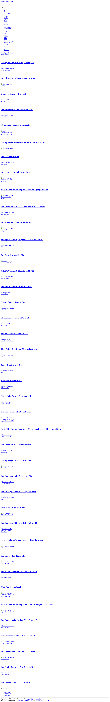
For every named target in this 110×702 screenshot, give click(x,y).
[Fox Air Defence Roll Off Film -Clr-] (7, 101)
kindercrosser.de (28, 700)
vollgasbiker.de (19, 700)
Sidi (5, 35)
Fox (5, 15)
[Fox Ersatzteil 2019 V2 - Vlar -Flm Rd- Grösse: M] (7, 198)
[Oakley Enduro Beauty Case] (7, 294)
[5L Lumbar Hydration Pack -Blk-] (7, 309)
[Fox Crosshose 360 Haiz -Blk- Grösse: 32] (7, 515)
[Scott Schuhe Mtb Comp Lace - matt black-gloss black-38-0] (7, 596)
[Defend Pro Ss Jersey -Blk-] (7, 499)
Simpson (6, 36)
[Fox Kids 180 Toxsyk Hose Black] (7, 164)
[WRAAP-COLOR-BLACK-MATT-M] (7, 262)
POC (5, 25)
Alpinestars (7, 13)
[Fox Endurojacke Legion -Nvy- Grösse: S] (7, 612)
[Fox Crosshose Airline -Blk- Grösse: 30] (7, 627)
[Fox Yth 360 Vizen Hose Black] (7, 325)
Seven (5, 30)
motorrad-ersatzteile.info (42, 700)
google (28, 699)
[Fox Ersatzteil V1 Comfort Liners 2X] (7, 436)
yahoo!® (38, 699)
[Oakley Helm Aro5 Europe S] (7, 85)
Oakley (6, 21)
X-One (6, 44)
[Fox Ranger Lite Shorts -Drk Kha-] (7, 403)
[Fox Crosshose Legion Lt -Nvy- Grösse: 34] (7, 643)
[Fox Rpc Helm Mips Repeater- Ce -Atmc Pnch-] (7, 231)
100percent (7, 10)
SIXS (5, 38)
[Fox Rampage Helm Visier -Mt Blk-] (7, 468)
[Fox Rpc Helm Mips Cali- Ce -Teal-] (7, 278)
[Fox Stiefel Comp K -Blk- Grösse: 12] (7, 659)
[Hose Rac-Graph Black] (7, 579)
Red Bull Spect (8, 27)
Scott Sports (7, 28)
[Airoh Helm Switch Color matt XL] (7, 388)
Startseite (6, 47)
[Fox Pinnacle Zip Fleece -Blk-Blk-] (7, 674)
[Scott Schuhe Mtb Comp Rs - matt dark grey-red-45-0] (7, 181)
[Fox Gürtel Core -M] (7, 148)
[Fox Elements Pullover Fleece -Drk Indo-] (7, 70)
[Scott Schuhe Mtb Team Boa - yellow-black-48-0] (7, 532)
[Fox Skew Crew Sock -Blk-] (7, 247)
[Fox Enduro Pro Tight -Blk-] (7, 547)
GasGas (6, 18)
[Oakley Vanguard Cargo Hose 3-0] (7, 452)
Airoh (5, 11)
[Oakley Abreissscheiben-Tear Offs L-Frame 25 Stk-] (7, 134)
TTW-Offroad (8, 42)
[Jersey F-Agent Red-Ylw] (7, 356)
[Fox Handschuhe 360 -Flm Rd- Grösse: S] (7, 563)
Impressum (7, 695)
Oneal (5, 22)
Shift (5, 31)
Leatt (5, 19)
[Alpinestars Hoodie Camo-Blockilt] (7, 117)
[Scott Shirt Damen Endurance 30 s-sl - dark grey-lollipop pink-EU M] (7, 421)
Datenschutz (7, 693)
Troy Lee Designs (9, 41)
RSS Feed (7, 692)
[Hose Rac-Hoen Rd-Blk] (7, 372)
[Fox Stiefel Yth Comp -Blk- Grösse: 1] (7, 214)
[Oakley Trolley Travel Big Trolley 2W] (7, 54)
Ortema (6, 24)
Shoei (5, 33)
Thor (5, 39)
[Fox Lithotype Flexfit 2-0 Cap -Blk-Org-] (7, 483)
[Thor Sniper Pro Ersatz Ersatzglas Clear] (7, 341)
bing (32, 699)
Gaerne (6, 16)
